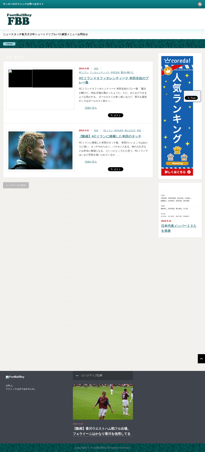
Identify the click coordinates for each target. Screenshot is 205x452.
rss (200, 4)
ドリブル (51, 34)
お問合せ (82, 34)
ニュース (8, 34)
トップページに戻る (16, 185)
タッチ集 (19, 34)
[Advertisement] (155, 19)
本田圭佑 (115, 72)
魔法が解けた (127, 72)
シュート (40, 34)
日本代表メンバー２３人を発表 (178, 228)
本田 (96, 68)
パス (58, 34)
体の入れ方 (130, 130)
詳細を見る (91, 108)
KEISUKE (118, 130)
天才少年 (29, 34)
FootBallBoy (98, 447)
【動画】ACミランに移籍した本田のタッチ (110, 136)
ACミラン (83, 72)
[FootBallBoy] (19, 24)
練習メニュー (69, 34)
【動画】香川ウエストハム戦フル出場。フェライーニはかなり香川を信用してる (102, 431)
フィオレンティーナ (100, 72)
